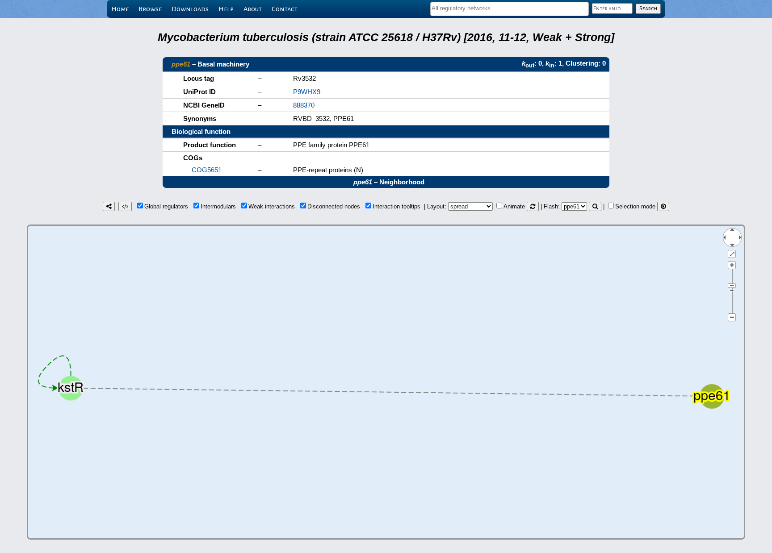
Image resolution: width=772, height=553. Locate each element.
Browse (150, 8)
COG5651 (207, 170)
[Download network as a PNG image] (109, 206)
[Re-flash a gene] (595, 206)
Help (226, 8)
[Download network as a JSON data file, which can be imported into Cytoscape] (125, 206)
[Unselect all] (663, 206)
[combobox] (509, 9)
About (252, 8)
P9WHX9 (306, 92)
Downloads (190, 8)
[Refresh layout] (533, 206)
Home (120, 8)
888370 (304, 105)
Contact (285, 8)
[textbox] (509, 8)
